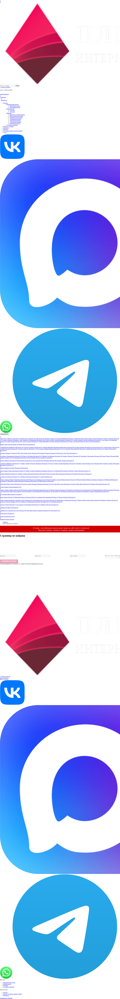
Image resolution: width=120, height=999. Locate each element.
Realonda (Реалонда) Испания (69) (24, 497)
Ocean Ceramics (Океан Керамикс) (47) (10, 487)
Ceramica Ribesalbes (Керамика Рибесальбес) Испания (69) (58, 447)
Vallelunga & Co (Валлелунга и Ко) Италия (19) (13, 510)
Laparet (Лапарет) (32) (46, 477)
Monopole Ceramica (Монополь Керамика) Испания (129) (23, 481)
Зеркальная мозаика (15, 120)
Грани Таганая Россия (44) (7, 516)
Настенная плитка (15, 106)
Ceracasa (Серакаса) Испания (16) (33, 447)
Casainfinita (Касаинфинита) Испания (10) (11, 447)
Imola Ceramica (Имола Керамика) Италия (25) (13, 471)
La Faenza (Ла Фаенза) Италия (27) (9, 477)
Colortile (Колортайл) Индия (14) (95, 449)
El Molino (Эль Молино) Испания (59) (51, 456)
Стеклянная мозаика (15, 122)
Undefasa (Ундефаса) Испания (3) (9, 507)
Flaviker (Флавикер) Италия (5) (65, 460)
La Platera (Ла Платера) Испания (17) (30, 477)
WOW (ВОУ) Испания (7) (7, 513)
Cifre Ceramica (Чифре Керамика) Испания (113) (49, 449)
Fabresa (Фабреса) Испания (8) (8, 460)
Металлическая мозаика (16, 116)
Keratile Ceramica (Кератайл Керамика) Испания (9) (32, 474)
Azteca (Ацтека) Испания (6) (30, 441)
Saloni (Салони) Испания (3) (8, 500)
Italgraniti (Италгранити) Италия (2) (65, 471)
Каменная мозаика (15, 123)
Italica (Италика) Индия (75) (82, 471)
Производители (4, 434)
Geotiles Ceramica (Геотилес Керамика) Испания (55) (34, 463)
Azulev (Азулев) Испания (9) (77, 441)
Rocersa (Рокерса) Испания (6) (67, 497)
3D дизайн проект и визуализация (12, 131)
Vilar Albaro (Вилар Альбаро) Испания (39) (38, 510)
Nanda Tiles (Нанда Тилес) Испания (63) (11, 484)
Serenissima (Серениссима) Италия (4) (67, 500)
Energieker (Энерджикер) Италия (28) (91, 456)
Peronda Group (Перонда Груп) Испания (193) (80, 490)
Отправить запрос (9, 561)
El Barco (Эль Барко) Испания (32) (31, 456)
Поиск (17, 85)
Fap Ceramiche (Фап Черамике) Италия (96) (45, 460)
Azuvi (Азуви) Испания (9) (92, 441)
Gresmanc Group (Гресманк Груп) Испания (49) (89, 463)
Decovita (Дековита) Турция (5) (8, 453)
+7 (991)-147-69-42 (5, 87)
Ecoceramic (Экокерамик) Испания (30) (11, 456)
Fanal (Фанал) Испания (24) (24, 460)
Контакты (6, 128)
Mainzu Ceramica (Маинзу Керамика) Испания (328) (14, 479)
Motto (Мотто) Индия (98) (47, 481)
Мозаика (9, 113)
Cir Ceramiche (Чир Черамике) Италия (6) (74, 449)
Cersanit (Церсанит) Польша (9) (8, 449)
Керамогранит (10, 109)
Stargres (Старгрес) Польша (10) (9, 501)
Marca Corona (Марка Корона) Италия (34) (65, 479)
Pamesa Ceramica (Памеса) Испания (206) (11, 490)
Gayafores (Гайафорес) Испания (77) (10, 463)
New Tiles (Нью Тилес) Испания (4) (61, 484)
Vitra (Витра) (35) (55, 510)
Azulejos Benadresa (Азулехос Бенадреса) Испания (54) (54, 441)
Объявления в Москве (6, 998)
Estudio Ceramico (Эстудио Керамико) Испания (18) (14, 457)
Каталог (5, 103)
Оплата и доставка (8, 126)
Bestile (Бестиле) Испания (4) (27, 444)
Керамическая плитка (13, 104)
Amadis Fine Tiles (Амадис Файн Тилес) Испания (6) (88, 438)
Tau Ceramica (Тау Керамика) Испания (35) (28, 504)
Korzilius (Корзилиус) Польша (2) (82, 474)
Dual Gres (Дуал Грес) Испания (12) (67, 453)
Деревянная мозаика (15, 119)
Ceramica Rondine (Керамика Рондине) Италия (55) (89, 447)
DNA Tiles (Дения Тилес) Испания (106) (29, 453)
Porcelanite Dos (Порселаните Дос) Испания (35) (47, 491)
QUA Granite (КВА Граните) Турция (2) (11, 494)
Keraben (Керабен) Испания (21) (9, 474)
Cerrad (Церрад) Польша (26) (111, 447)
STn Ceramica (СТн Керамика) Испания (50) (30, 501)
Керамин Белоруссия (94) (7, 519)
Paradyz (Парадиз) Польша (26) (58, 490)
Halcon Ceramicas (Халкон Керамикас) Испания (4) (14, 468)
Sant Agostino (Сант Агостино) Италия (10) (44, 500)
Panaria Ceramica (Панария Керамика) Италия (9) (36, 490)
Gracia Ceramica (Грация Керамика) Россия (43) (63, 463)
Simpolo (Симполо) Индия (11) (109, 500)
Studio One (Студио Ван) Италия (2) (52, 501)
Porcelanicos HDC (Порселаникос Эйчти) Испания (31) (18, 491)
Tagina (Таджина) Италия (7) (8, 504)
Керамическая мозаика (16, 117)
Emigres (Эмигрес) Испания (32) (72, 456)
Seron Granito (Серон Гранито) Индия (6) (89, 500)
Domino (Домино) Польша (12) (48, 453)
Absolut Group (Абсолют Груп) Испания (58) (32, 438)
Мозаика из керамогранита (17, 114)
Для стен (12, 110)
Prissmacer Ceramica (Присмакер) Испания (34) (96, 491)
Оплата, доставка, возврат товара (12, 994)
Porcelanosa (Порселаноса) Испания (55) (72, 491)
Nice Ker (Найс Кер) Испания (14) (80, 484)
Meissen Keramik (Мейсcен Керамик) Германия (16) (91, 479)
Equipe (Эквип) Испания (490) (110, 456)
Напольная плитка (15, 107)
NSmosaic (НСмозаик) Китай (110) (99, 484)
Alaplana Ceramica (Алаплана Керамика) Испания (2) (59, 438)
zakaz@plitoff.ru (4, 94)
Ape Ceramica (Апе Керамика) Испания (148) (32, 440)
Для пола (12, 111)
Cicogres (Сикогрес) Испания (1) (27, 449)
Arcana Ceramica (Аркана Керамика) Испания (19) (59, 440)
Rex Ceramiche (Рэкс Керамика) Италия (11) (46, 497)
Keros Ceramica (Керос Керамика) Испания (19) (60, 474)
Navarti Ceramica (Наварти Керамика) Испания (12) (37, 484)
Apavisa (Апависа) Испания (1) (11, 440)
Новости (5, 129)
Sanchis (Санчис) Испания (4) (24, 500)
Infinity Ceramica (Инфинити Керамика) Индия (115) (40, 471)
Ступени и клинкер (12, 125)
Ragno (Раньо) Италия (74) (7, 497)
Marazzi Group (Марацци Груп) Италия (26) (41, 479)
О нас (4, 132)
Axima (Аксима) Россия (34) (14, 441)
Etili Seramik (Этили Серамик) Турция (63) (40, 457)
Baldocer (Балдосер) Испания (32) (9, 444)
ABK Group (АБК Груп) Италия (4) (10, 438)
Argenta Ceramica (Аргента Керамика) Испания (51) (87, 440)
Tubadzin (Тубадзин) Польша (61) (49, 504)
